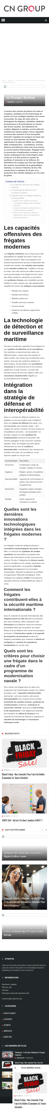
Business (19, 1096)
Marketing (8, 1036)
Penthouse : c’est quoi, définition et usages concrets (30, 1053)
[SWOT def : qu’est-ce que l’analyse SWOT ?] (24, 798)
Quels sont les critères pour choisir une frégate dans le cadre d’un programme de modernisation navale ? (26, 215)
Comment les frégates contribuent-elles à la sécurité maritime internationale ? (27, 209)
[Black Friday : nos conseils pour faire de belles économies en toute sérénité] (31, 1082)
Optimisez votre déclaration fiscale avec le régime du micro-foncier (23, 854)
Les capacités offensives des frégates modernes (25, 186)
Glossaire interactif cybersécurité (15, 993)
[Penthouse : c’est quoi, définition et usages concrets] (7, 1054)
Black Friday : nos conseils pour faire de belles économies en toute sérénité (30, 1103)
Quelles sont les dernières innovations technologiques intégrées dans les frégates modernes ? (27, 203)
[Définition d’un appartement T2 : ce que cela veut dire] (7, 1075)
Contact (5, 990)
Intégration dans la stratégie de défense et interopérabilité (26, 197)
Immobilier (8, 1030)
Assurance (8, 1019)
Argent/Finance (10, 1013)
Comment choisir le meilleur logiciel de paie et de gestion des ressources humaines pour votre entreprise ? (24, 901)
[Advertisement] (24, 48)
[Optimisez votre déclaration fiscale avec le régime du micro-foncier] (24, 848)
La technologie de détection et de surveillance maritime (23, 191)
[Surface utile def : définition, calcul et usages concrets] (7, 1085)
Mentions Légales (9, 984)
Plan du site (7, 987)
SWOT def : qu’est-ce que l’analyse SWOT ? (22, 820)
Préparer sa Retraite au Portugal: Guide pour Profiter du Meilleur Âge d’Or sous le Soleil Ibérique (24, 931)
